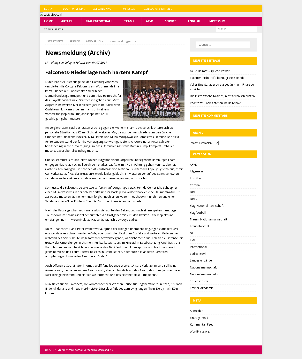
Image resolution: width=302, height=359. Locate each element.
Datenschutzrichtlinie (158, 8)
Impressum (128, 8)
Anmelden (196, 311)
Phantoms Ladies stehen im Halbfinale (215, 103)
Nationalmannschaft (203, 267)
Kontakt (49, 8)
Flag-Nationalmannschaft (207, 206)
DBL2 (193, 199)
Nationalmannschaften (205, 274)
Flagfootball (198, 212)
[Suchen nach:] (236, 29)
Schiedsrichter (199, 281)
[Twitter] (250, 8)
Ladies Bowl (198, 254)
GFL (192, 233)
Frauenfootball (99, 21)
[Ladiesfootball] (51, 14)
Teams (129, 21)
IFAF (193, 240)
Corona (195, 185)
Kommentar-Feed (201, 324)
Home (48, 21)
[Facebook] (242, 8)
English (194, 21)
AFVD (149, 21)
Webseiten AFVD (102, 8)
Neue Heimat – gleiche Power (209, 71)
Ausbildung (197, 178)
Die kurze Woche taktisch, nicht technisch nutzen (222, 96)
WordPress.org (200, 331)
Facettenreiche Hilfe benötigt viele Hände (217, 78)
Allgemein (196, 171)
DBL (193, 192)
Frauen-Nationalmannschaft (208, 219)
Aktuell (67, 21)
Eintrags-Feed (199, 318)
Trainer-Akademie (201, 288)
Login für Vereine (74, 8)
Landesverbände (201, 260)
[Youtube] (258, 8)
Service (170, 21)
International (198, 247)
